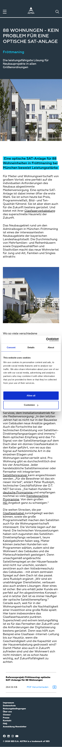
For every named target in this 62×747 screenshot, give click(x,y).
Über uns (7, 712)
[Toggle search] (57, 12)
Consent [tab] (11, 347)
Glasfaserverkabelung (39, 210)
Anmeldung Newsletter (14, 727)
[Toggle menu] (4, 12)
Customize (29, 405)
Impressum (8, 703)
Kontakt (7, 721)
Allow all (31, 395)
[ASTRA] (31, 11)
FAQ (5, 724)
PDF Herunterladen (37, 687)
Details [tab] (31, 347)
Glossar (7, 715)
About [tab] (51, 347)
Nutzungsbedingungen (14, 709)
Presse (6, 718)
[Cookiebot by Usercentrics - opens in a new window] (46, 339)
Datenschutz (9, 706)
